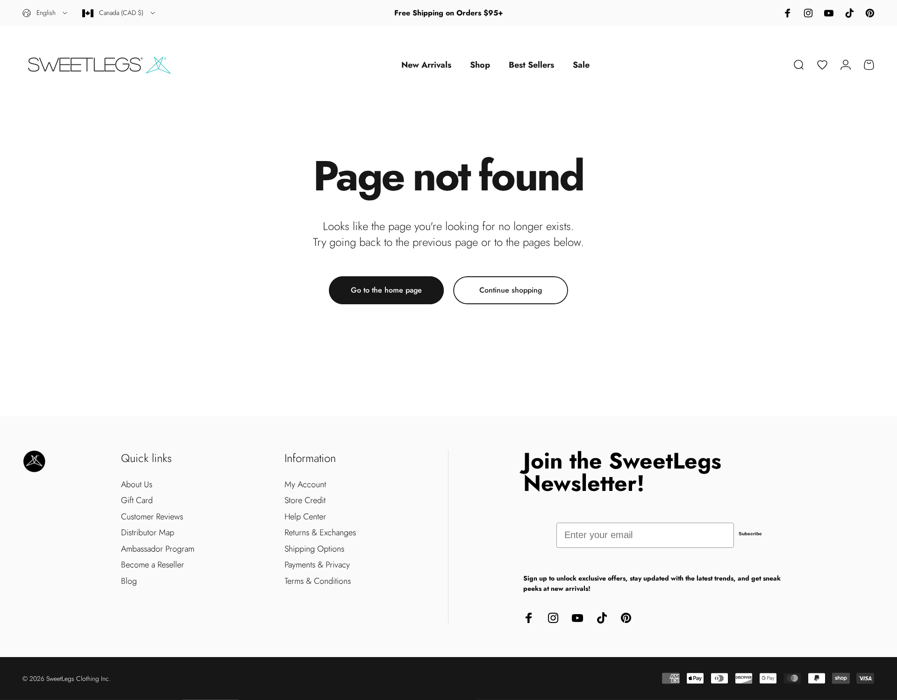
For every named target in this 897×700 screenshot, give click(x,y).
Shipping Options (314, 549)
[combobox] (45, 13)
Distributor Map (147, 532)
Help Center (305, 516)
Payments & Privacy (317, 565)
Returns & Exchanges (320, 532)
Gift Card (137, 500)
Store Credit (305, 500)
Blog (129, 581)
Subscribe (750, 533)
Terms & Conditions (318, 581)
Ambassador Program (157, 549)
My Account (305, 484)
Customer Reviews (152, 516)
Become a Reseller (152, 565)
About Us (136, 484)
